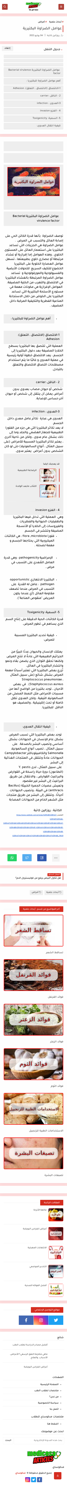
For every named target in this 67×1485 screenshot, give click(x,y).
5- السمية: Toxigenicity (46, 118)
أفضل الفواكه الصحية (36, 1285)
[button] (42, 857)
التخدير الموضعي (38, 1267)
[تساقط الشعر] (33, 930)
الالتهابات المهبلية (37, 1248)
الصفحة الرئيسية (49, 1384)
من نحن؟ (54, 1397)
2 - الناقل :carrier (49, 96)
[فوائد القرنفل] (33, 975)
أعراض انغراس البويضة (35, 1229)
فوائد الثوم (57, 1086)
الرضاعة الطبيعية (27, 470)
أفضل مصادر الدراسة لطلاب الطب (29, 1345)
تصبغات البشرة (53, 1175)
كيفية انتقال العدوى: (48, 125)
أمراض (41, 22)
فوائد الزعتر (56, 1041)
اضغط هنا (53, 1424)
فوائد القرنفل (55, 997)
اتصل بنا (54, 1409)
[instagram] (41, 1320)
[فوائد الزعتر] (33, 1020)
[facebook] (26, 1320)
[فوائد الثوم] (33, 1064)
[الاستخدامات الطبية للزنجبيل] (33, 1109)
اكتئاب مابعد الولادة (26, 486)
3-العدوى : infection (48, 103)
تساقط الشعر (54, 952)
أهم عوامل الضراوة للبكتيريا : (43, 81)
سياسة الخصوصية (48, 1403)
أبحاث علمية (55, 22)
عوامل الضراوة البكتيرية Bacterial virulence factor (34, 72)
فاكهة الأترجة (40, 1210)
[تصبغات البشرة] (33, 1153)
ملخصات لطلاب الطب (46, 1391)
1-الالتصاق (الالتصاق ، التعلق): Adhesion (36, 88)
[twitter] (56, 1320)
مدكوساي (20, 1473)
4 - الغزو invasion (49, 111)
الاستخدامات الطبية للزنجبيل (46, 1131)
